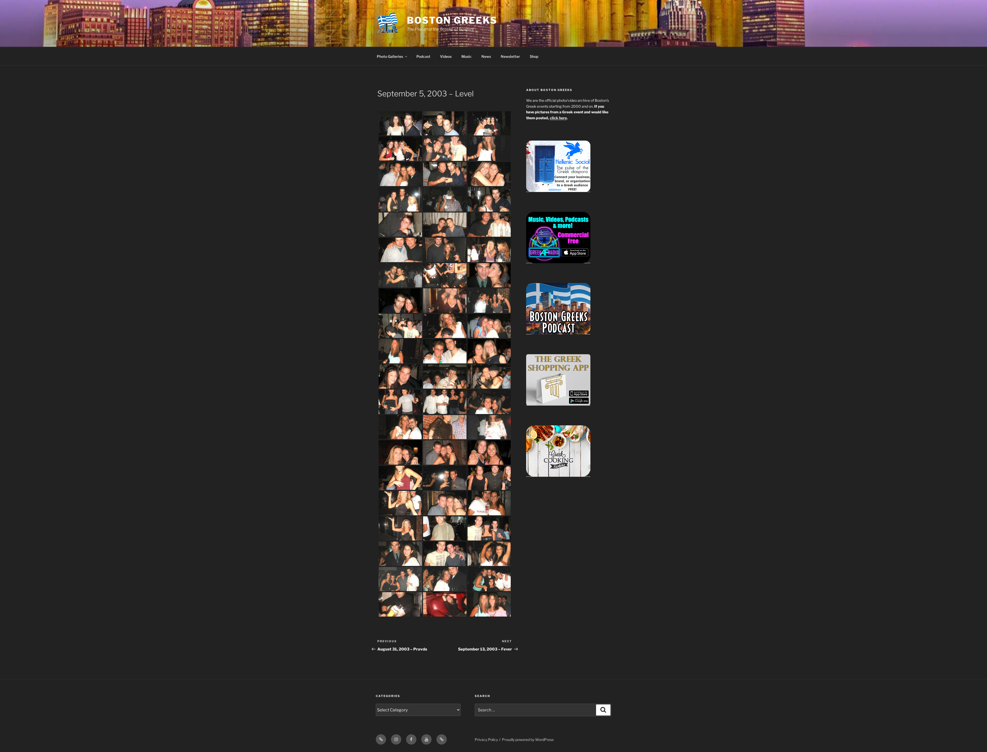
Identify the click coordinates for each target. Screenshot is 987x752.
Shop (534, 56)
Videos (446, 56)
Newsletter (510, 56)
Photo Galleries (390, 56)
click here (558, 118)
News (486, 56)
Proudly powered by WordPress (528, 739)
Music (466, 56)
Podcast (423, 56)
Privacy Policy (486, 739)
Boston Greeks (452, 20)
